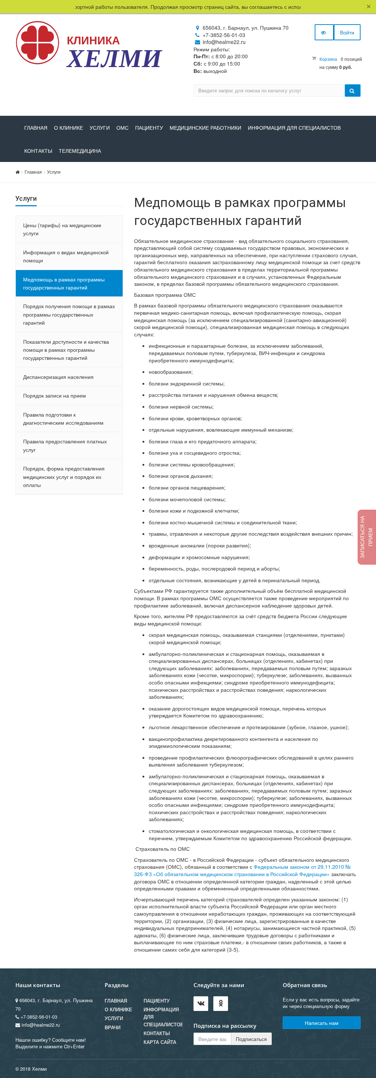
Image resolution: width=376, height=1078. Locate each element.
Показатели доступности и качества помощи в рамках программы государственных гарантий (66, 350)
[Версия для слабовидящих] (324, 32)
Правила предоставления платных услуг (65, 445)
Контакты (38, 151)
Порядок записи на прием (54, 395)
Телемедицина (80, 151)
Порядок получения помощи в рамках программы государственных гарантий (69, 314)
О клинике (68, 128)
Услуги (100, 128)
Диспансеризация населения (58, 376)
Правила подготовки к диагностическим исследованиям (63, 418)
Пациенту (149, 128)
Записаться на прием (366, 537)
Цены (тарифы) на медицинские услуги (62, 229)
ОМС (122, 128)
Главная (35, 128)
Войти (347, 32)
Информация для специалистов (294, 128)
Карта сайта (160, 1042)
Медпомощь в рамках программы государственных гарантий (64, 283)
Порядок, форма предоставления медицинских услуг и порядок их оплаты (64, 476)
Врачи (112, 1027)
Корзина (328, 59)
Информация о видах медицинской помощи (66, 256)
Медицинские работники (205, 128)
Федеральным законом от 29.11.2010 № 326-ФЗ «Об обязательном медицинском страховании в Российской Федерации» (242, 870)
